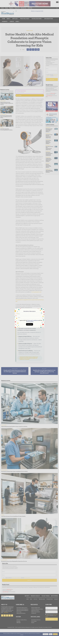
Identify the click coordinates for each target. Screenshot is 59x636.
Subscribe (29, 324)
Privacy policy (29, 321)
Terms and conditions (32, 320)
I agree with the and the (30, 321)
